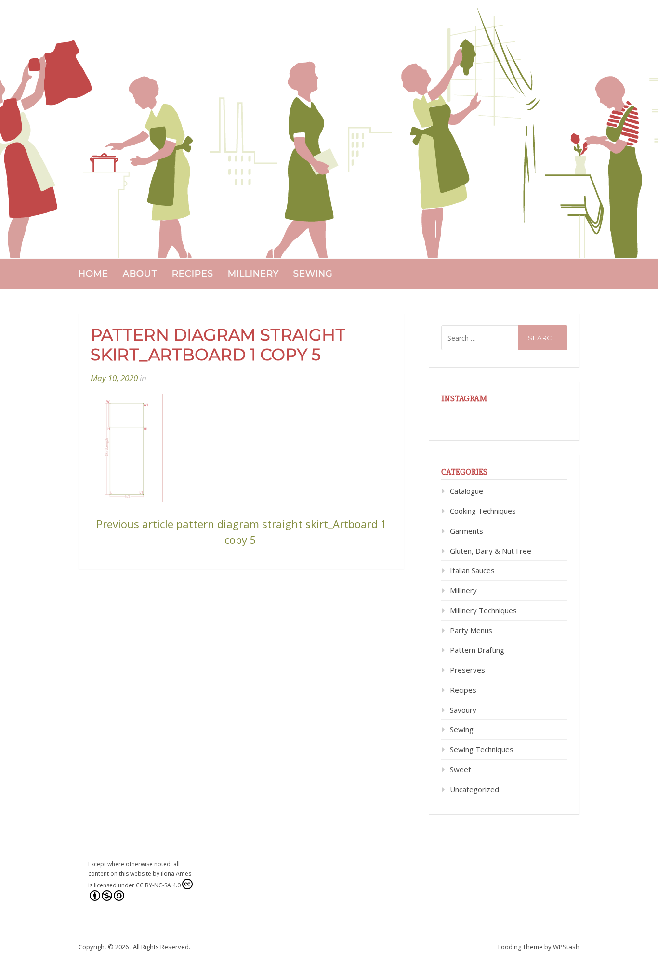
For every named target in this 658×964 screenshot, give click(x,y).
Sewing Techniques (481, 749)
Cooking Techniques (483, 510)
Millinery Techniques (483, 610)
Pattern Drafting (477, 650)
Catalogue (466, 491)
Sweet (460, 769)
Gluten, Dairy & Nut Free (490, 550)
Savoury (463, 709)
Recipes (192, 273)
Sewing (313, 273)
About (140, 273)
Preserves (467, 669)
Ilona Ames (176, 874)
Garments (466, 531)
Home (93, 273)
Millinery (253, 273)
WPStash (566, 946)
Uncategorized (474, 789)
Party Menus (471, 630)
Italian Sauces (472, 570)
